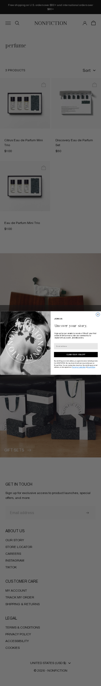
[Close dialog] (98, 314)
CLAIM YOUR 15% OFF (76, 355)
